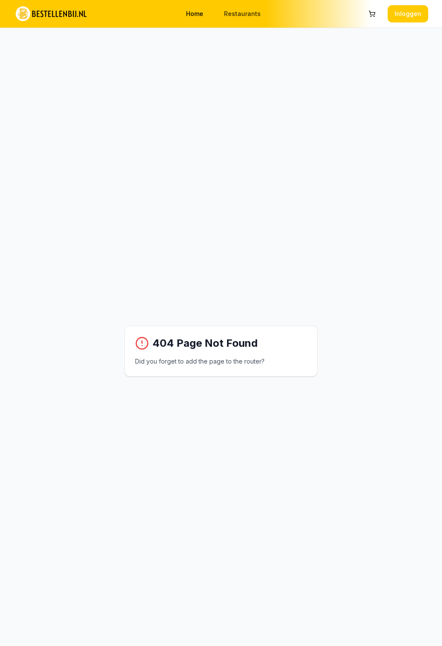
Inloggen (408, 13)
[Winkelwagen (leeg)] (372, 14)
